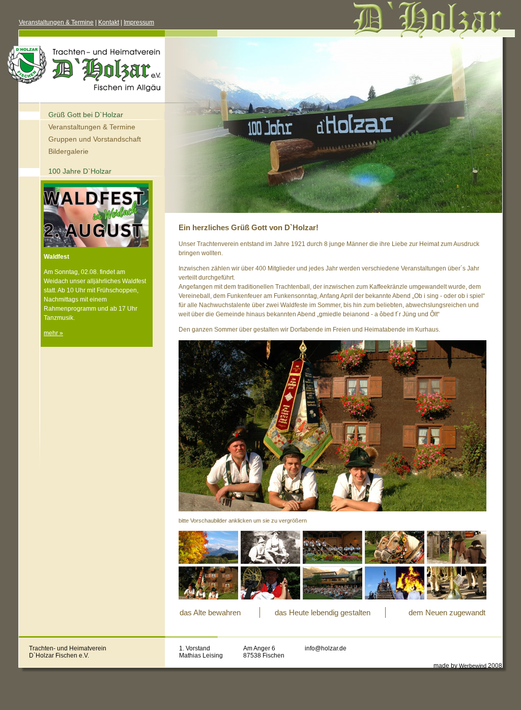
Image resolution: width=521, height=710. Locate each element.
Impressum (139, 22)
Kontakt (108, 22)
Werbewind (472, 666)
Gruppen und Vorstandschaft (94, 139)
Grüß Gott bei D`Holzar (85, 115)
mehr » (53, 333)
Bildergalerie (68, 151)
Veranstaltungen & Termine (56, 22)
